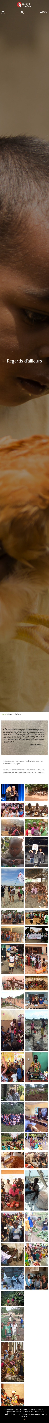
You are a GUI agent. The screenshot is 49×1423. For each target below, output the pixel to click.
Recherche (22, 12)
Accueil (4, 714)
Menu (44, 12)
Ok (25, 1419)
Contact (3, 12)
